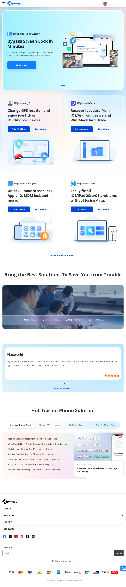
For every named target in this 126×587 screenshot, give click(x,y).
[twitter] (10, 536)
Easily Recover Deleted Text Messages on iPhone (30, 449)
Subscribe (119, 553)
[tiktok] (33, 536)
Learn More (41, 129)
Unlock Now (19, 209)
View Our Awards (62, 388)
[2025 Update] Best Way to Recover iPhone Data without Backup (37, 444)
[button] (51, 85)
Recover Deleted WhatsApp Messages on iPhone (98, 470)
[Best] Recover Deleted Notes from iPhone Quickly (31, 464)
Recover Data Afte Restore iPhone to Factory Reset (31, 454)
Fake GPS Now (19, 129)
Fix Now (82, 209)
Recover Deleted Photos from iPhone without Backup (32, 438)
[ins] (22, 536)
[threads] (27, 536)
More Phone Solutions (62, 255)
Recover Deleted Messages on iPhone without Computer (34, 469)
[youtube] (16, 536)
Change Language (63, 561)
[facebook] (4, 536)
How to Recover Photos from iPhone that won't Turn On (34, 459)
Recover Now (81, 129)
